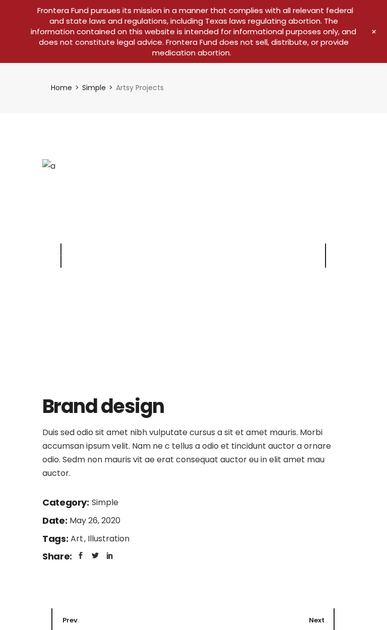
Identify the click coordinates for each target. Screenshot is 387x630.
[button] (326, 255)
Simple (105, 502)
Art (78, 538)
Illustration (109, 538)
